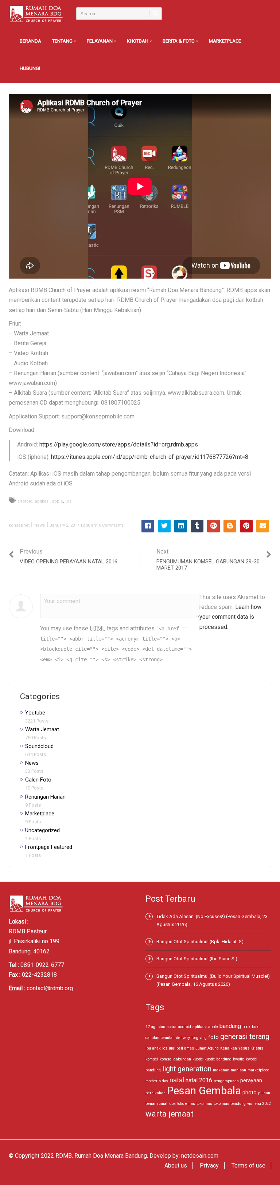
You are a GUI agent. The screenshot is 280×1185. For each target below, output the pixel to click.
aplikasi (42, 501)
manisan (238, 1070)
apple (57, 501)
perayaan (251, 1080)
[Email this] (262, 526)
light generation (186, 1069)
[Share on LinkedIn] (180, 526)
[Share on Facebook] (147, 526)
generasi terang (244, 1036)
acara (171, 1026)
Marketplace (225, 41)
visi (250, 1103)
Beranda (30, 41)
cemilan (168, 1037)
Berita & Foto (179, 41)
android (25, 501)
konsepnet (19, 525)
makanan (221, 1070)
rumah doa (166, 1103)
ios (68, 501)
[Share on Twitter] (164, 526)
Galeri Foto (38, 779)
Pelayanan (100, 41)
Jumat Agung (207, 1048)
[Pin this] (246, 526)
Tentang (63, 41)
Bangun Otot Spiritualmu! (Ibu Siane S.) (196, 958)
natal (177, 1080)
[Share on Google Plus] (213, 526)
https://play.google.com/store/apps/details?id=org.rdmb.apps (118, 444)
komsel (151, 1059)
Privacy (209, 1165)
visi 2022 (263, 1103)
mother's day (156, 1081)
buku (256, 1026)
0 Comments (111, 525)
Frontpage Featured (48, 847)
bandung (230, 1026)
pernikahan (155, 1093)
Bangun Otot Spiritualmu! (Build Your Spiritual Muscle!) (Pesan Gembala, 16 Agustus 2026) (213, 980)
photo (249, 1092)
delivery (183, 1037)
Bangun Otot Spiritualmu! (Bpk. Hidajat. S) (200, 941)
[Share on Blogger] (229, 526)
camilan (152, 1037)
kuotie (197, 1059)
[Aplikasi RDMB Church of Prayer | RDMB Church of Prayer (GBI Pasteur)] (36, 13)
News (39, 525)
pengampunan (226, 1081)
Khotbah (138, 41)
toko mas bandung (230, 1103)
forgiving (199, 1037)
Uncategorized (42, 830)
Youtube (35, 712)
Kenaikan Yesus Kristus (241, 1048)
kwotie (238, 1059)
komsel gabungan (175, 1059)
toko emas (186, 1103)
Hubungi (30, 68)
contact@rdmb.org (50, 988)
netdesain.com (199, 1155)
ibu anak (153, 1048)
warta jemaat (169, 1113)
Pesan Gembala (204, 1090)
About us (175, 1165)
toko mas (204, 1103)
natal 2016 (199, 1080)
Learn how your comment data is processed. (230, 616)
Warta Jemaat (42, 729)
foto (213, 1037)
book (246, 1026)
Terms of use (248, 1165)
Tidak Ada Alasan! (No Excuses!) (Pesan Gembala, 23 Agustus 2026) (212, 920)
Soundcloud (39, 746)
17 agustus (155, 1026)
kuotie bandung (218, 1059)
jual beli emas (181, 1048)
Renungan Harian (45, 797)
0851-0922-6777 (42, 964)
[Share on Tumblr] (197, 526)
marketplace (258, 1070)
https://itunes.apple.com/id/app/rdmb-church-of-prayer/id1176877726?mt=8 (149, 456)
